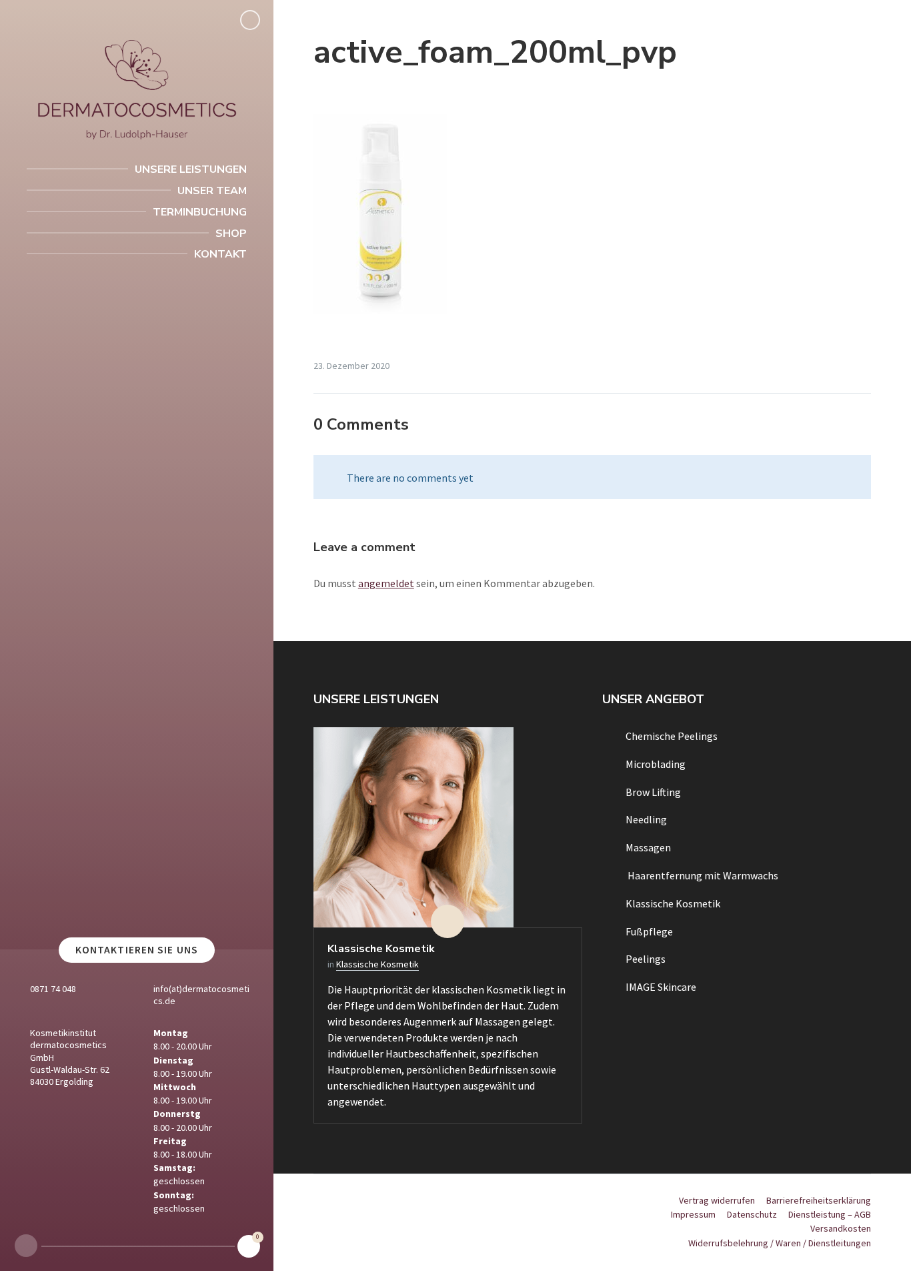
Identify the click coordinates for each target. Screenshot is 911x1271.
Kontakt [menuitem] (220, 254)
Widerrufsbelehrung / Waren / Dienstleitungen (779, 1243)
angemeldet (386, 583)
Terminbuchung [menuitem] (200, 212)
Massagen (648, 847)
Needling (646, 819)
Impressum (693, 1214)
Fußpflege (649, 931)
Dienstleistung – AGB (829, 1214)
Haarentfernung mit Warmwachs (702, 875)
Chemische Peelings (672, 736)
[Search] (250, 20)
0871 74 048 (53, 989)
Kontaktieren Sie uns (136, 949)
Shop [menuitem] (231, 233)
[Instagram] (26, 1245)
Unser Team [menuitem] (212, 190)
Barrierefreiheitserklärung (818, 1200)
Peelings (646, 958)
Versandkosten (840, 1228)
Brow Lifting (653, 792)
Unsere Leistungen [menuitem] (191, 169)
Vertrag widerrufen (717, 1200)
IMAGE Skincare (661, 986)
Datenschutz (752, 1214)
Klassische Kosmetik (381, 948)
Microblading (656, 764)
